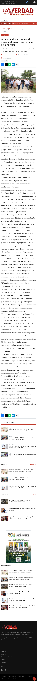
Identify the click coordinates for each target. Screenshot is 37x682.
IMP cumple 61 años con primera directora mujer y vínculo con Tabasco (22, 455)
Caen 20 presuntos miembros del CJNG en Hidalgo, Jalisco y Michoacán (20, 500)
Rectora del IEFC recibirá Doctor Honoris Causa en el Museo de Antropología (22, 438)
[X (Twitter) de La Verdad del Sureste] (30, 2)
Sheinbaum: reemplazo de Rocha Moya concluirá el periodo (22, 509)
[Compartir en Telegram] (13, 64)
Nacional (4, 495)
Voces (3, 659)
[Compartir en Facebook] (2, 64)
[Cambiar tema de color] (34, 679)
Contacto (3, 662)
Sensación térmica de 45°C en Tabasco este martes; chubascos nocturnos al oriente (21, 430)
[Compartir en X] (6, 64)
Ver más (32, 464)
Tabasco (5, 35)
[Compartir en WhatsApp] (9, 64)
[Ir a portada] (34, 2)
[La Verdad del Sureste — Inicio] (18, 11)
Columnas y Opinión (7, 657)
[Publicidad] (18, 546)
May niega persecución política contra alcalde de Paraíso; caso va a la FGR (22, 446)
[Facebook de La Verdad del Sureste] (27, 2)
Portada (3, 648)
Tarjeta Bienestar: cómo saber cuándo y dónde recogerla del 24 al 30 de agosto (22, 517)
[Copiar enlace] (17, 64)
